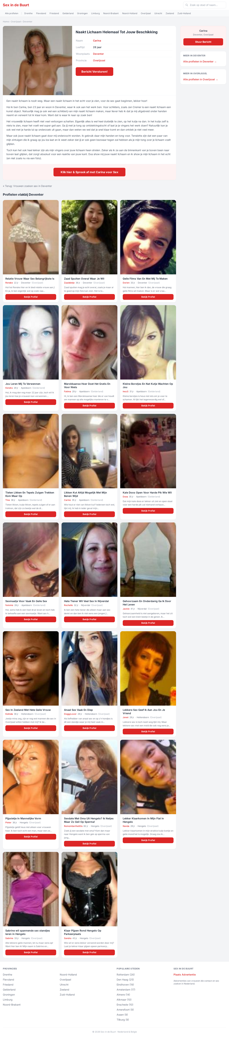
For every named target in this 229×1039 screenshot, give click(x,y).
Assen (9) (122, 1014)
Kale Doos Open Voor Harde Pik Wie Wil (147, 492)
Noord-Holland (129, 13)
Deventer (27, 21)
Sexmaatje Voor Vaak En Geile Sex (26, 601)
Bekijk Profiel (31, 296)
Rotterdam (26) (126, 974)
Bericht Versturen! (94, 71)
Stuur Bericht (203, 41)
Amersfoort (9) (125, 1009)
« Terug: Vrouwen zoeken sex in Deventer (27, 185)
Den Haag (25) (125, 979)
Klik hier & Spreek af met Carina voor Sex (89, 172)
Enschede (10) (125, 1004)
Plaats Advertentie (185, 974)
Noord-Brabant (111, 13)
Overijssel (146, 13)
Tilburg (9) (123, 1019)
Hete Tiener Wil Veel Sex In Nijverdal (86, 601)
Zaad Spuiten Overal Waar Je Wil (84, 278)
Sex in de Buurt (16, 5)
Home (6, 21)
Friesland (54, 13)
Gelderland (68, 13)
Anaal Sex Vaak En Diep (78, 709)
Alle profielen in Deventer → (200, 61)
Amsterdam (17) (126, 989)
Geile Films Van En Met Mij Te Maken (145, 278)
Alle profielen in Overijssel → (200, 79)
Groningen (82, 13)
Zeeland (170, 13)
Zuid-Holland (184, 13)
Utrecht (158, 13)
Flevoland (41, 13)
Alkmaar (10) (124, 999)
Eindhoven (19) (125, 984)
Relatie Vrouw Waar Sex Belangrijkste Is (29, 278)
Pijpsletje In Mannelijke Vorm (23, 818)
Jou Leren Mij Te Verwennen (22, 383)
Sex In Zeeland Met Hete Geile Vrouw (28, 709)
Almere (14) (123, 994)
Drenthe (28, 13)
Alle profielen (11, 13)
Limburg (95, 13)
